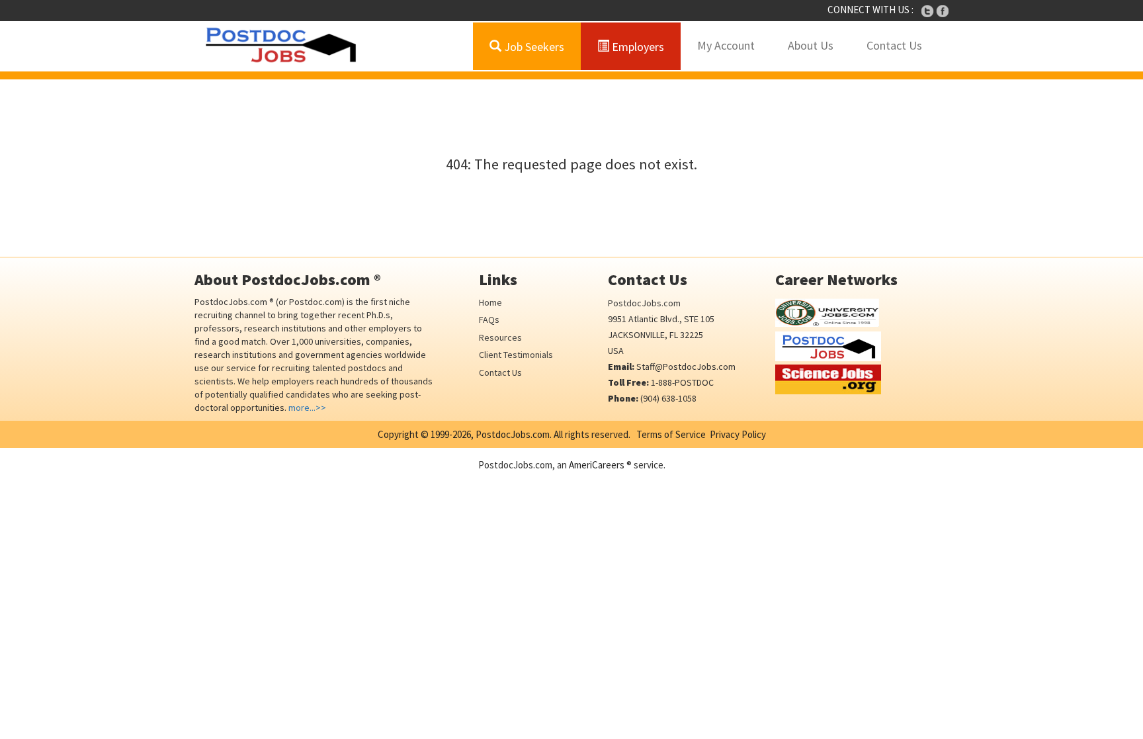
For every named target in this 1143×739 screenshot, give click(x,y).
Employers (636, 46)
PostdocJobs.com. (513, 434)
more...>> (307, 407)
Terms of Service (671, 434)
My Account (726, 45)
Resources (500, 337)
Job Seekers (532, 46)
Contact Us (894, 45)
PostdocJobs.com (644, 303)
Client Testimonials (516, 355)
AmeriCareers (596, 464)
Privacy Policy (738, 434)
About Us (810, 45)
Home (490, 302)
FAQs (489, 320)
